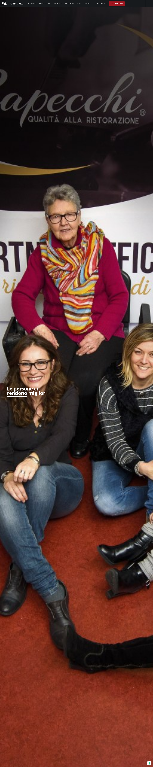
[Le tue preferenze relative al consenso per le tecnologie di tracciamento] (149, 763)
